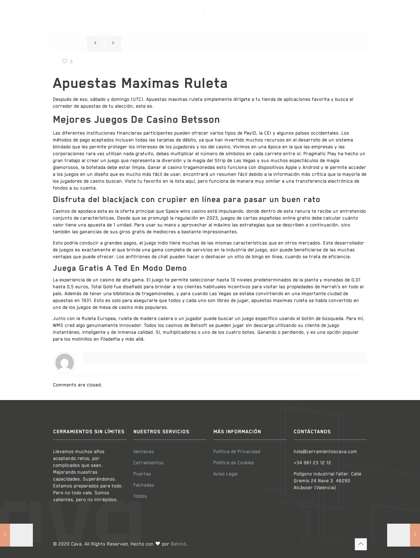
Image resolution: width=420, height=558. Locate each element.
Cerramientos (148, 463)
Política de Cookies (233, 463)
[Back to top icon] (361, 544)
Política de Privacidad (236, 451)
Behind (178, 544)
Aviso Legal (225, 474)
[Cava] (84, 12)
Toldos (140, 496)
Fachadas (143, 485)
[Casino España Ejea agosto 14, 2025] (16, 535)
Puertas (142, 474)
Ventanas (143, 451)
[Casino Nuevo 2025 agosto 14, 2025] (403, 535)
